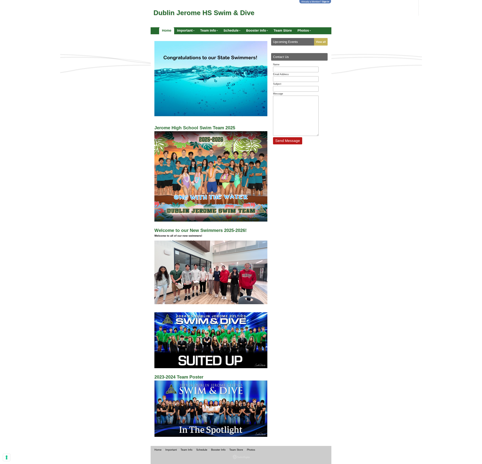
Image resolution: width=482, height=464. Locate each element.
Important (185, 30)
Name (276, 64)
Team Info (208, 30)
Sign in (325, 1)
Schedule (231, 30)
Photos (303, 30)
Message (278, 93)
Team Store (283, 30)
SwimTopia (241, 457)
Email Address (281, 74)
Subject (277, 83)
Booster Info (256, 30)
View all (321, 41)
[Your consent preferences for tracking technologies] (6, 457)
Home (166, 30)
